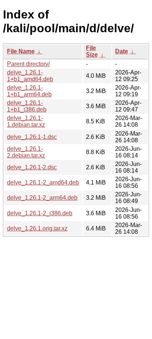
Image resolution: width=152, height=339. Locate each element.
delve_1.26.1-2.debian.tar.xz (26, 152)
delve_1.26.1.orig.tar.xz (37, 228)
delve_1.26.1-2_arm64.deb (42, 198)
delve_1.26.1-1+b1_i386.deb (26, 106)
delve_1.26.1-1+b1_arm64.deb (29, 90)
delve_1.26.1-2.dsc (32, 167)
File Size (92, 51)
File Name (21, 51)
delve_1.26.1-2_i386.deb (39, 213)
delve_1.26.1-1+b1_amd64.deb (30, 75)
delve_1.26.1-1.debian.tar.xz (26, 121)
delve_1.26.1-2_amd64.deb (43, 182)
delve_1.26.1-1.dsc (32, 137)
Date (121, 51)
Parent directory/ (28, 64)
